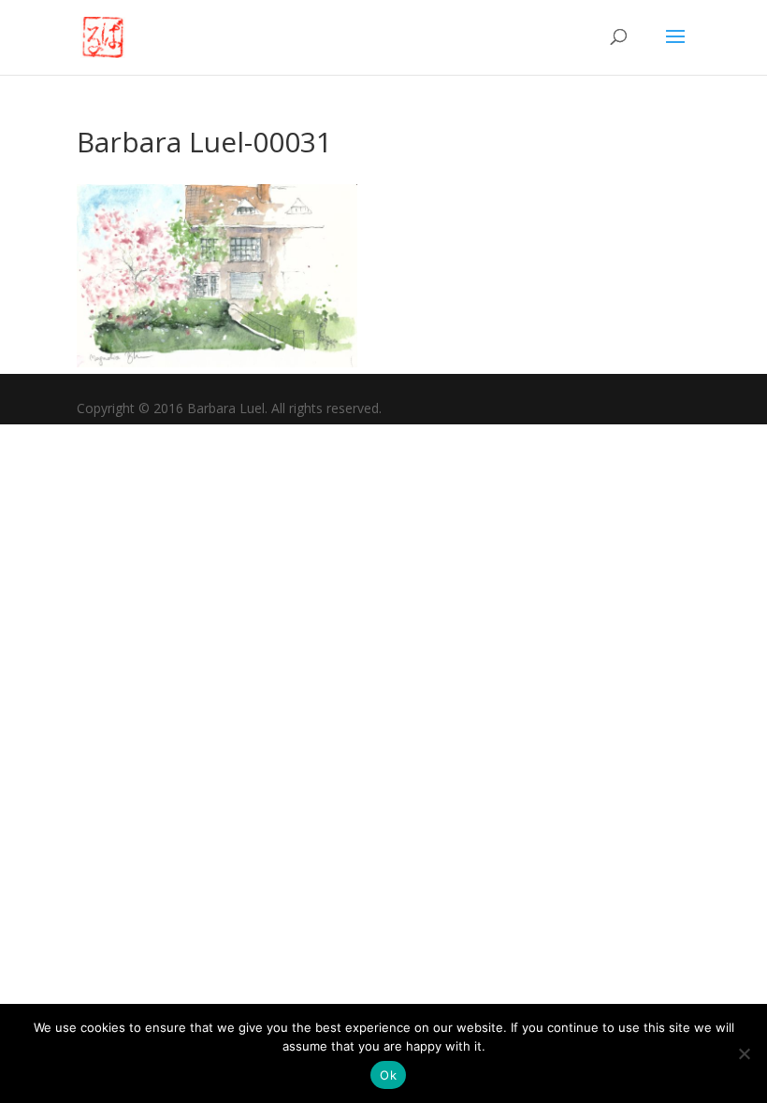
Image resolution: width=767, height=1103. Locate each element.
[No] (743, 1053)
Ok (388, 1074)
